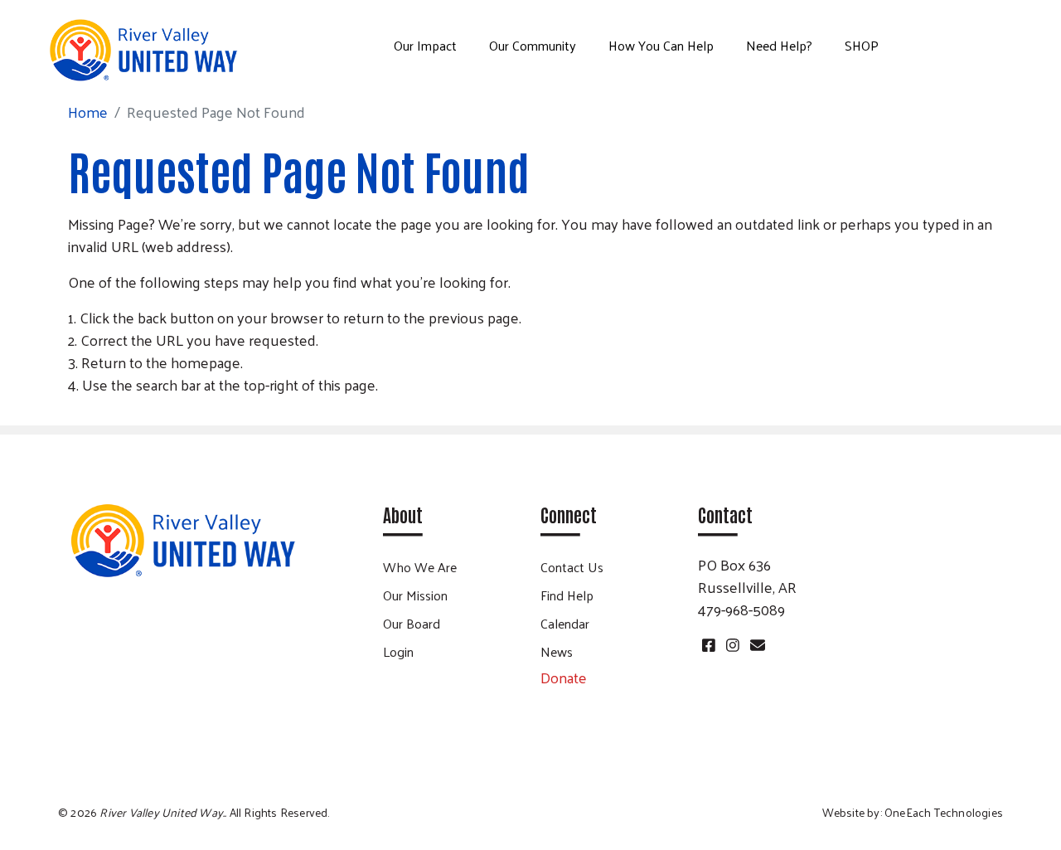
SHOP (862, 45)
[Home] (142, 50)
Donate (563, 677)
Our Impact (425, 45)
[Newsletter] (755, 644)
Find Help (566, 595)
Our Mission (415, 595)
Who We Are (420, 567)
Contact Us (571, 567)
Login (398, 651)
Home (88, 111)
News (556, 651)
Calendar (564, 623)
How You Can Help (661, 45)
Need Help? (779, 45)
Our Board (411, 623)
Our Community (532, 45)
